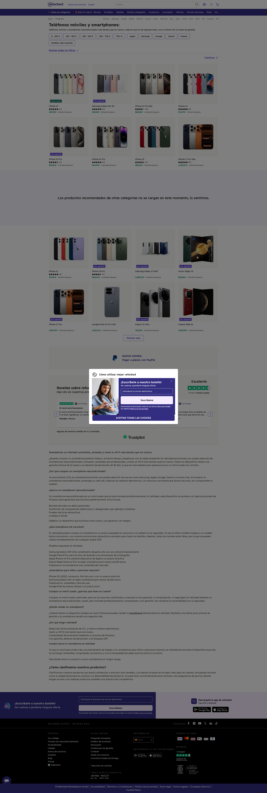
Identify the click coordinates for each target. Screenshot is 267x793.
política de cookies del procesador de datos (113, 398)
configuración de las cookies (159, 392)
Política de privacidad (136, 395)
